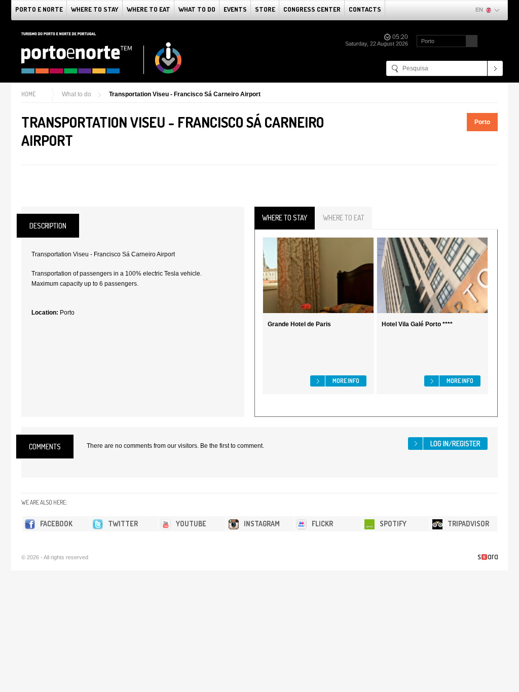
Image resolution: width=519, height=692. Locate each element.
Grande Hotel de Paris (299, 324)
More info (345, 381)
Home (28, 94)
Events (235, 9)
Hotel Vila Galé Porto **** (417, 324)
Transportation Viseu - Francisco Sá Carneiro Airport (185, 94)
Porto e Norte (39, 9)
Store (265, 9)
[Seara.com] (488, 557)
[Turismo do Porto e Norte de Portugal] (101, 53)
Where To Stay (95, 9)
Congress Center (312, 9)
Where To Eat (148, 9)
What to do (196, 9)
